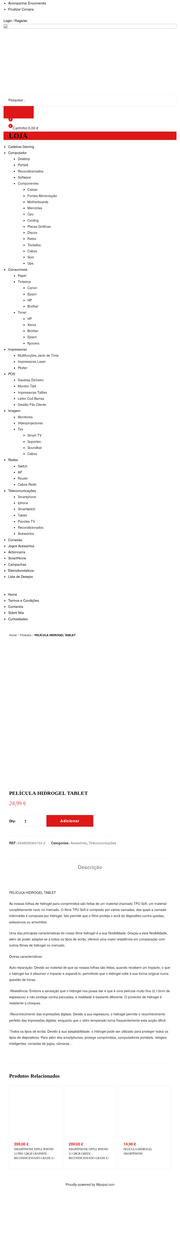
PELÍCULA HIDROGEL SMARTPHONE (138, 1151)
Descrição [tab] (90, 867)
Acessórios (79, 843)
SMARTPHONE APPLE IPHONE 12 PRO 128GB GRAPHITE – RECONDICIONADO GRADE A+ (34, 1154)
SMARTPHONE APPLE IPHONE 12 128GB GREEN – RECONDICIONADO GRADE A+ (89, 1154)
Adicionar (69, 820)
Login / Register (15, 20)
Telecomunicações (102, 843)
